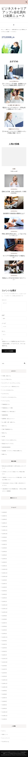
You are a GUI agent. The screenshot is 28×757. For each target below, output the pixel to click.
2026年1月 (4, 523)
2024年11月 (4, 573)
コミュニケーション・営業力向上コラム (10, 386)
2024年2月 (4, 597)
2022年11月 (4, 637)
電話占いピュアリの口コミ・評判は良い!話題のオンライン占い (14, 108)
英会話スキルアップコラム (8, 443)
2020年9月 (4, 690)
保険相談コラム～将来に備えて (8, 411)
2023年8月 (4, 619)
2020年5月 (4, 705)
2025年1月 (4, 565)
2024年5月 (4, 587)
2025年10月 (4, 533)
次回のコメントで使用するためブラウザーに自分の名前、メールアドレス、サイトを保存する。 (13, 343)
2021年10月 (4, 662)
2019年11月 (4, 715)
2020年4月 (4, 708)
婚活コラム (4, 425)
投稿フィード (5, 734)
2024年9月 (4, 580)
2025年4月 (4, 555)
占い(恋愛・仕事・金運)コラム (14, 105)
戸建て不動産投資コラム (7, 429)
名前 (3, 315)
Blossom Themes (11, 755)
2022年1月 (4, 655)
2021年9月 (4, 665)
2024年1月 (4, 601)
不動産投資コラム (6, 404)
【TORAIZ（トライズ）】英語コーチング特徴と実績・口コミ (14, 132)
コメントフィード (6, 738)
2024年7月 (4, 583)
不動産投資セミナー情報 (7, 408)
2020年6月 (4, 701)
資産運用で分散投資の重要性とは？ (14, 213)
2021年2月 (4, 676)
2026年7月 (4, 515)
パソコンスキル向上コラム (8, 390)
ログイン (4, 731)
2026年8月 (4, 512)
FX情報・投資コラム (6, 375)
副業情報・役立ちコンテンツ (8, 418)
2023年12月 (4, 605)
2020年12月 (4, 680)
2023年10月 (4, 612)
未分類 (14, 168)
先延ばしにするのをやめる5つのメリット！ (14, 278)
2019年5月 (4, 719)
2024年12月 (4, 569)
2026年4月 (4, 519)
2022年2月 (4, 651)
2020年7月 (4, 697)
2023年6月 (4, 626)
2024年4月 (4, 590)
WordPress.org (5, 741)
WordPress (24, 755)
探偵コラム (4, 433)
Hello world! (14, 171)
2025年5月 (4, 551)
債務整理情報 (5, 415)
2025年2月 (4, 562)
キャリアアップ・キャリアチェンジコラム (11, 383)
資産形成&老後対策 (6, 447)
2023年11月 (4, 608)
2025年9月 (4, 537)
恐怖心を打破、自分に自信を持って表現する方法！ (14, 192)
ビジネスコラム (14, 189)
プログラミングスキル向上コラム (9, 397)
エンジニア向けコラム (14, 81)
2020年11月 (4, 683)
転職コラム (8, 29)
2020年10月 (4, 687)
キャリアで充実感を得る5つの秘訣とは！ (14, 256)
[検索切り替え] (26, 2)
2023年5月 (4, 630)
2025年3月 (4, 558)
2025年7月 (4, 544)
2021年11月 (4, 658)
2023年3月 (4, 633)
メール (4, 323)
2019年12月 (4, 712)
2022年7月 (4, 644)
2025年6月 (4, 548)
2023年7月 (4, 622)
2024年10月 (4, 576)
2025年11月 (4, 530)
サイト (3, 331)
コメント (4, 300)
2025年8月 (4, 540)
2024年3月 (4, 594)
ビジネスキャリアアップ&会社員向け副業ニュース (14, 12)
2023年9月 (4, 615)
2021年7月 (4, 669)
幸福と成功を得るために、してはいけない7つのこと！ (14, 234)
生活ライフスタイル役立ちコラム (9, 440)
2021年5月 (4, 672)
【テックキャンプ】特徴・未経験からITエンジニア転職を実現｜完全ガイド (14, 84)
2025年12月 (4, 526)
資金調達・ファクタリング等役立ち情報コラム (12, 450)
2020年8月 (4, 694)
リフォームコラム (6, 400)
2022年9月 (4, 640)
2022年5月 (4, 647)
